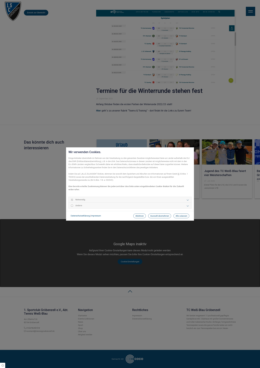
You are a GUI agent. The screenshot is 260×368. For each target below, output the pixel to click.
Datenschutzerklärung (80, 216)
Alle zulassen (181, 216)
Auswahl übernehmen (159, 216)
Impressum (96, 216)
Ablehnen (139, 216)
